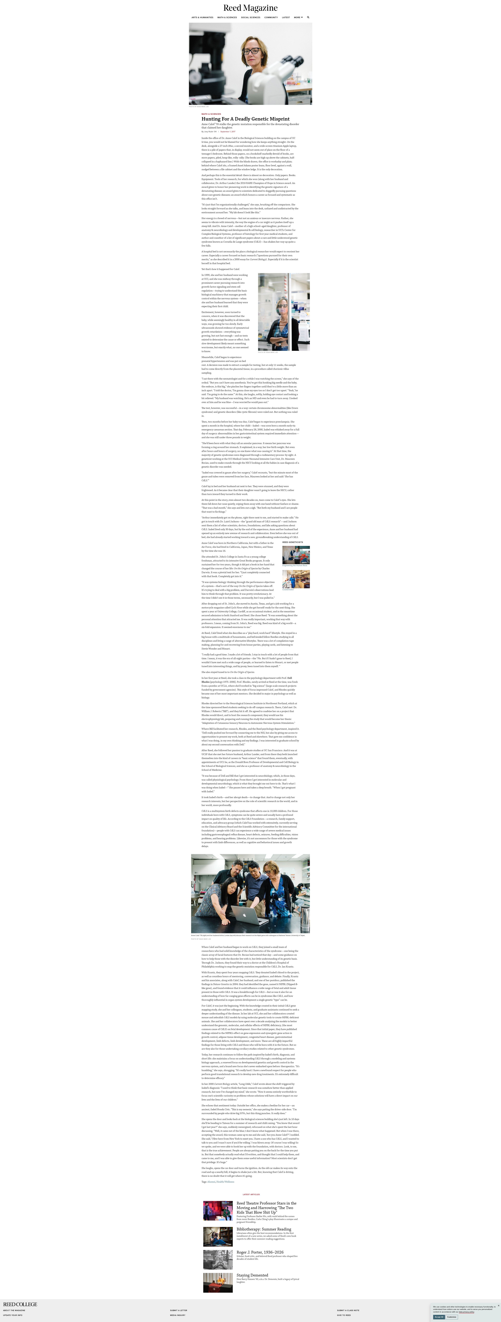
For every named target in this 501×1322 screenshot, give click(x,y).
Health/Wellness (225, 1181)
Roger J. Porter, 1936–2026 (260, 1252)
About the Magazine (14, 1310)
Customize (451, 1317)
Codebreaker (288, 589)
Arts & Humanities (202, 17)
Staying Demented (252, 1275)
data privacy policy (466, 1312)
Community (271, 17)
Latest (286, 17)
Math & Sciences (227, 17)
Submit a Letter (178, 1310)
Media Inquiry (177, 1315)
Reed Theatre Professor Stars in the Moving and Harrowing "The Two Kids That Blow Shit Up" (266, 1208)
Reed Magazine (250, 8)
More (297, 17)
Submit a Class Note (348, 1310)
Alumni (211, 1181)
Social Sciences (250, 17)
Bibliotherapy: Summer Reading (264, 1229)
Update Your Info (12, 1315)
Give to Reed (344, 1315)
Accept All (439, 1317)
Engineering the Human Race (294, 565)
